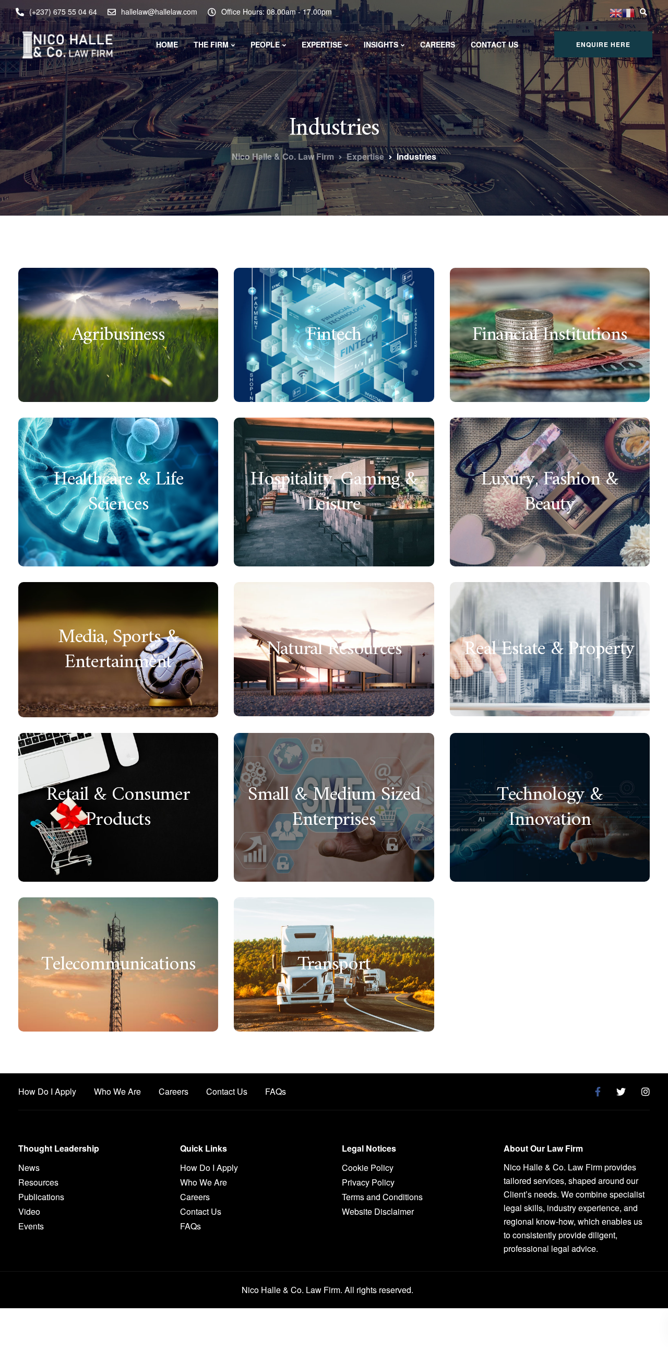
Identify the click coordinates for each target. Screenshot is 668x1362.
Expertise (322, 44)
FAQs (275, 1091)
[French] (628, 12)
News (29, 1168)
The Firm (211, 44)
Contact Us (494, 44)
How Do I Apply (47, 1091)
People (265, 44)
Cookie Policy (367, 1168)
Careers (437, 44)
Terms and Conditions (382, 1197)
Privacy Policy (368, 1182)
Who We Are (117, 1091)
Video (29, 1211)
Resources (38, 1182)
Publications (41, 1197)
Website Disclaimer (378, 1211)
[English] (616, 12)
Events (31, 1226)
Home (167, 44)
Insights (381, 44)
